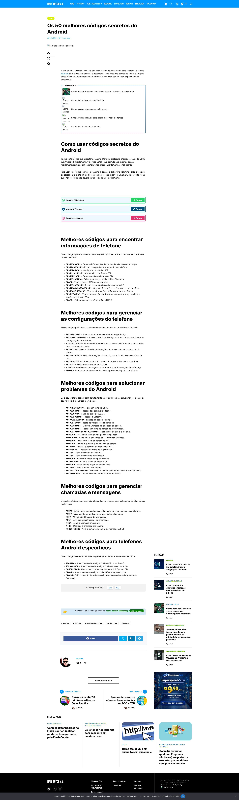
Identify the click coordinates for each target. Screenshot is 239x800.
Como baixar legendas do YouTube (87, 100)
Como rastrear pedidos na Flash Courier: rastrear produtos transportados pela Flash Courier (63, 732)
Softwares (180, 744)
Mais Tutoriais (55, 3)
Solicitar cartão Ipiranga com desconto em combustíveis (99, 733)
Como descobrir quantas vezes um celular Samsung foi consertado (102, 91)
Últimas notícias (119, 781)
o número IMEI (86, 282)
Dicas (51, 18)
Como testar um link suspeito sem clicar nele (137, 750)
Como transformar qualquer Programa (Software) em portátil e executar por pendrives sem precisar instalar (173, 757)
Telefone (125, 623)
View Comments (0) (103, 680)
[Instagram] (177, 3)
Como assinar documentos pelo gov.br (89, 109)
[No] (236, 796)
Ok (183, 796)
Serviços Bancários (93, 725)
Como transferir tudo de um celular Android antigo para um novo (178, 567)
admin (78, 662)
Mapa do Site (96, 781)
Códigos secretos (93, 623)
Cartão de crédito (92, 723)
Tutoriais (178, 581)
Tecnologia (111, 623)
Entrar (139, 200)
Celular (77, 623)
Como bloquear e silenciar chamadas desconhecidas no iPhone (176, 589)
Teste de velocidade (138, 786)
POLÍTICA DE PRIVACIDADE (96, 786)
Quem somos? (97, 792)
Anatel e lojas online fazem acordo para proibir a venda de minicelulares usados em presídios (178, 634)
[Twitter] (171, 3)
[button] (190, 4)
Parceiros (117, 785)
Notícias (170, 625)
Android (64, 73)
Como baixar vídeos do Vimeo (85, 126)
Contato (137, 781)
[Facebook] (166, 3)
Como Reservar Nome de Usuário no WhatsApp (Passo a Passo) (178, 658)
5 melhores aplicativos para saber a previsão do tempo (97, 117)
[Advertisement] (106, 58)
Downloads (170, 744)
